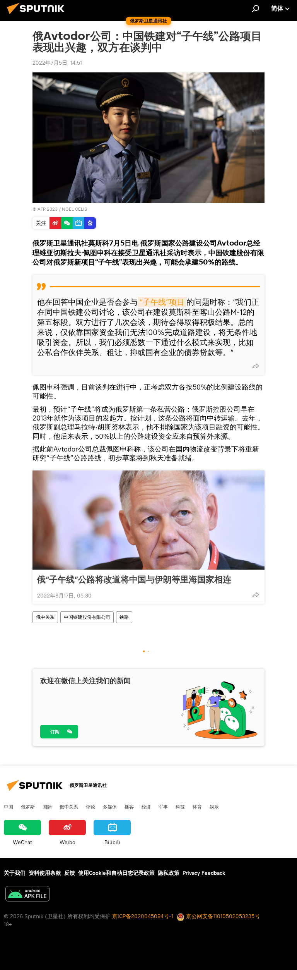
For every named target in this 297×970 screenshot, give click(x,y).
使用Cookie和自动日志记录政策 (116, 872)
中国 (8, 806)
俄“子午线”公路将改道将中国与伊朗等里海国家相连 (134, 579)
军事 (163, 806)
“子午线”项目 (162, 302)
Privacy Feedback (204, 872)
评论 (90, 806)
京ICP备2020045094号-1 (142, 916)
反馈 (69, 872)
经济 (146, 806)
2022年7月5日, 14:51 (57, 62)
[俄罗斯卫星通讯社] (38, 15)
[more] (255, 366)
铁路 (124, 617)
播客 (129, 806)
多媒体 (110, 806)
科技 (180, 806)
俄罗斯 (28, 806)
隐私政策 (168, 872)
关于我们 (15, 872)
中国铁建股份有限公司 (87, 617)
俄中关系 (45, 617)
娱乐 (214, 806)
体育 (197, 806)
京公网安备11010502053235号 (222, 916)
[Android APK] (27, 894)
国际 (47, 806)
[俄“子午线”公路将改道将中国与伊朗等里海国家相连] (148, 520)
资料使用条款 (45, 872)
